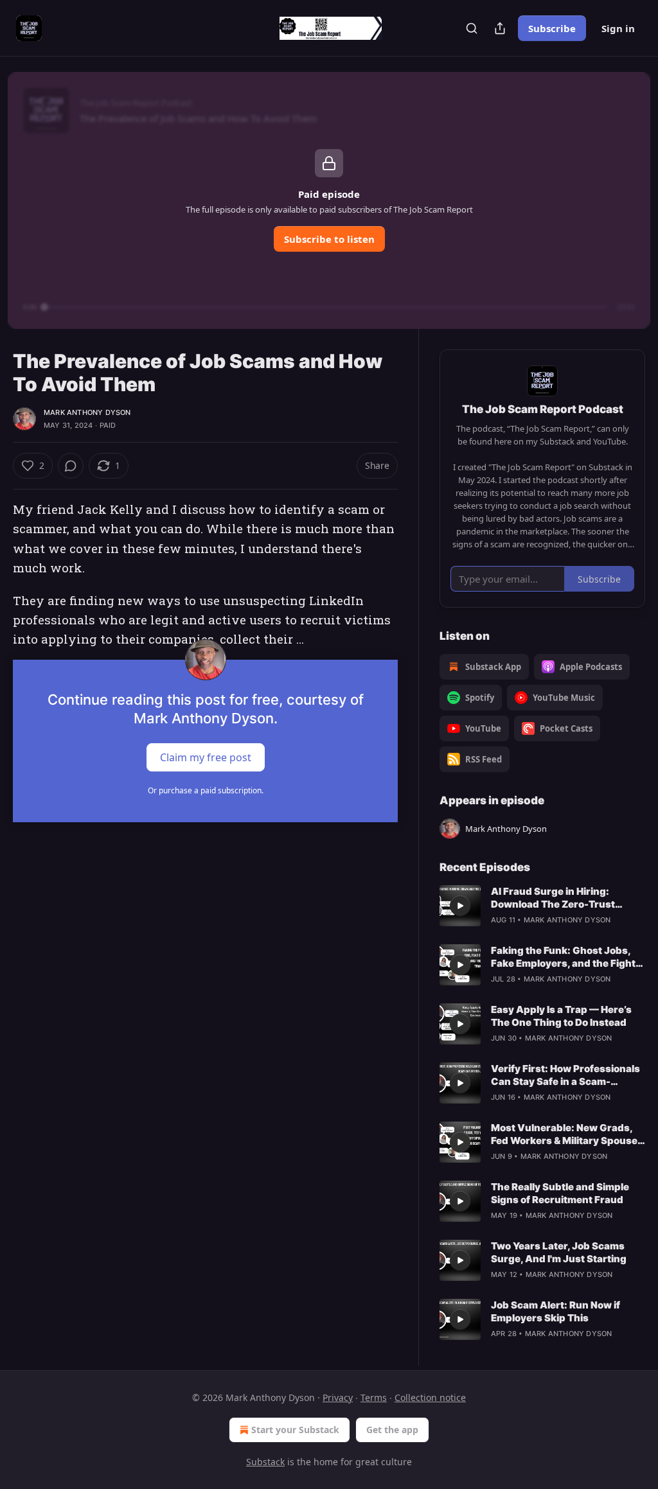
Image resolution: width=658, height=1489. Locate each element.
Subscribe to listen (329, 239)
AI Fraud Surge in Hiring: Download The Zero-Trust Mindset (553, 898)
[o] (460, 905)
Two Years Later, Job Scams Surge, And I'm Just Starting (559, 1252)
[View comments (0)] (71, 466)
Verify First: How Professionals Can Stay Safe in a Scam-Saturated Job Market (565, 1075)
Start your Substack (295, 1429)
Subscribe (552, 28)
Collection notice (430, 1397)
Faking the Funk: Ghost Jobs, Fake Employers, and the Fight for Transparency (563, 957)
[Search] (472, 28)
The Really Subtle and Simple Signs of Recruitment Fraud (560, 1193)
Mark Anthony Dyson (87, 412)
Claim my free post (205, 757)
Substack (265, 1462)
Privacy (338, 1397)
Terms (373, 1397)
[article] (542, 905)
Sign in (618, 28)
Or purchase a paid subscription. (205, 790)
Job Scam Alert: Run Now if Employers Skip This (555, 1311)
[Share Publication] (500, 28)
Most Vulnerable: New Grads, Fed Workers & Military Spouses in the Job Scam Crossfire (567, 1134)
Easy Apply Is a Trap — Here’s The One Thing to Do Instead (561, 1015)
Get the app (392, 1429)
